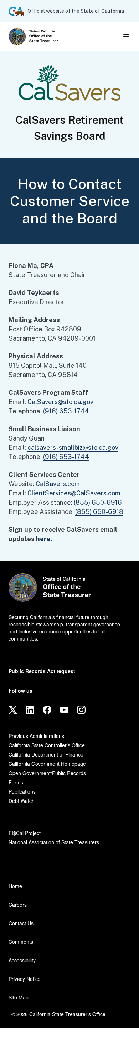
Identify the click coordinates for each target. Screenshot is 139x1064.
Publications (22, 791)
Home (15, 886)
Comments (21, 941)
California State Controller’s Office (47, 745)
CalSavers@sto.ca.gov (60, 402)
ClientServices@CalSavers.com (73, 493)
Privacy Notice (25, 978)
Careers (18, 904)
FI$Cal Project (25, 832)
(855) (98, 502)
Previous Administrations (36, 735)
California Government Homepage (47, 763)
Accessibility (22, 960)
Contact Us (21, 923)
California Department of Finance (46, 754)
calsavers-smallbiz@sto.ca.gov (72, 447)
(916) (66, 411)
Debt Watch (22, 800)
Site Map (19, 997)
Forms (16, 782)
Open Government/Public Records (47, 773)
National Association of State (54, 842)
